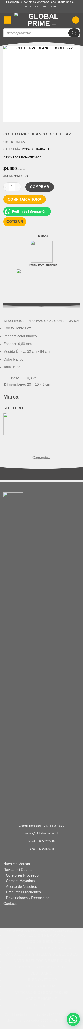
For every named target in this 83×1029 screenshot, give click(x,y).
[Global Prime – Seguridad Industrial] (41, 20)
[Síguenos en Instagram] (41, 10)
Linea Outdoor (41, 980)
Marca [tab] (73, 321)
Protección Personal (41, 935)
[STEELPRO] (14, 423)
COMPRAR (39, 187)
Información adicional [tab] (46, 321)
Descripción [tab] (14, 321)
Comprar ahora (25, 199)
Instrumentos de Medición (41, 961)
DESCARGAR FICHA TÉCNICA (22, 157)
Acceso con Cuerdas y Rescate (41, 948)
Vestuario (41, 973)
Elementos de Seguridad (41, 967)
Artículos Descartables (41, 993)
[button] (7, 20)
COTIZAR (14, 222)
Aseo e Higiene (41, 999)
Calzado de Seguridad (41, 942)
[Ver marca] (42, 251)
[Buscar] (74, 32)
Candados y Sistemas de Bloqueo (41, 954)
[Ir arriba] (39, 1023)
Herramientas (41, 986)
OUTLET (41, 1005)
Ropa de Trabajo (35, 149)
